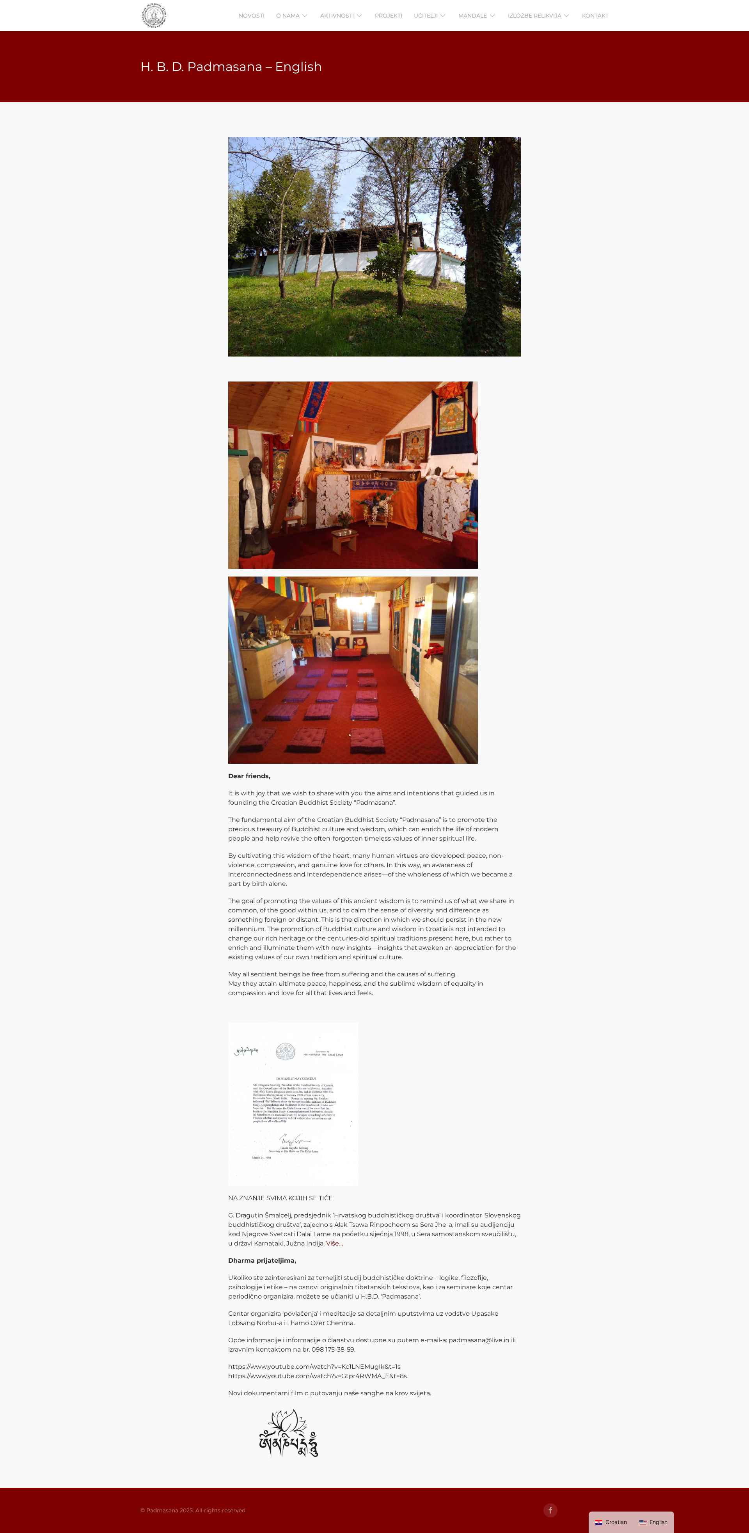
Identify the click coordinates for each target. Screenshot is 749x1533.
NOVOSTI (251, 15)
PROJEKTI (388, 15)
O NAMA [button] (288, 15)
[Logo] (154, 15)
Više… (334, 1243)
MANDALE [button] (472, 15)
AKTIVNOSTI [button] (337, 15)
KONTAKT (595, 15)
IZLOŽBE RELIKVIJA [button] (534, 15)
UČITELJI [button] (426, 15)
